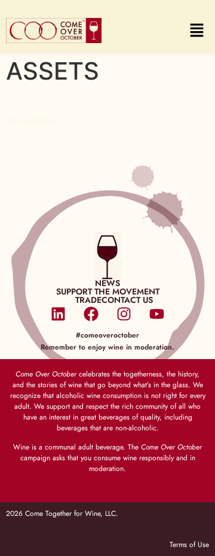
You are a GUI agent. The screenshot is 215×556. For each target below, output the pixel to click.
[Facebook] (91, 314)
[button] (197, 31)
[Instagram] (124, 314)
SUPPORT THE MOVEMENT (107, 291)
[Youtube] (157, 314)
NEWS (107, 283)
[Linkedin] (58, 314)
